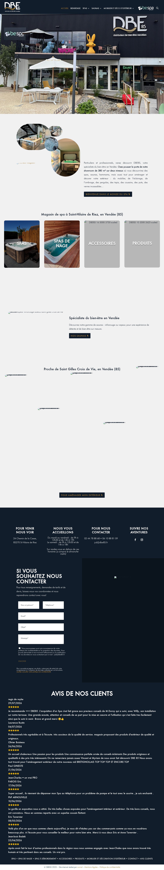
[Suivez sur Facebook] (135, 539)
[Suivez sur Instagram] (142, 540)
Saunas (95, 8)
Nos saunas (78, 335)
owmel (79, 867)
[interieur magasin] (25, 162)
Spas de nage (25, 859)
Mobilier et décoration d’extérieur (106, 859)
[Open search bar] (157, 8)
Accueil (64, 8)
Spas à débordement (45, 859)
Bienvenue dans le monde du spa (107, 194)
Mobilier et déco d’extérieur (117, 8)
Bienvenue (75, 8)
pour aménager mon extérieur (80, 495)
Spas (85, 8)
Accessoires (65, 859)
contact (133, 859)
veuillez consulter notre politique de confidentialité (33, 672)
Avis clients (146, 859)
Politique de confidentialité (110, 867)
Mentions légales (91, 867)
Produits (79, 859)
